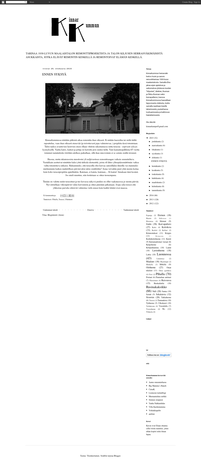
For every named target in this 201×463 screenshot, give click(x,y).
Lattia (148, 254)
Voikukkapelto (155, 410)
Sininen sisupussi (156, 399)
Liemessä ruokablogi (157, 392)
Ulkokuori (69, 199)
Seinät (148, 294)
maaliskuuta (157, 182)
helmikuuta (157, 186)
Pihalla (55, 199)
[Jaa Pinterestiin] (72, 195)
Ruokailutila (159, 283)
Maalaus (150, 261)
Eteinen (161, 215)
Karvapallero (164, 224)
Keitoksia (166, 227)
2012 (151, 203)
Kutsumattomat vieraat (158, 241)
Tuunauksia (162, 300)
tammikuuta (157, 190)
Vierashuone (151, 309)
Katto (154, 227)
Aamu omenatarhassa (157, 382)
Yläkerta (149, 312)
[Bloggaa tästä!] (64, 195)
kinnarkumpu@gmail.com (157, 126)
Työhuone (150, 303)
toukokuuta (157, 174)
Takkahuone (166, 297)
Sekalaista (161, 294)
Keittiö (154, 230)
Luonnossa (164, 254)
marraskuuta (157, 145)
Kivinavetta (159, 236)
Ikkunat (163, 221)
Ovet (150, 274)
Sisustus (150, 297)
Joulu (148, 224)
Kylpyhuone (151, 244)
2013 (151, 199)
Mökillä (163, 264)
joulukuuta (156, 141)
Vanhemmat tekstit (131, 209)
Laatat (168, 247)
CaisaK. (152, 389)
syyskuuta (156, 153)
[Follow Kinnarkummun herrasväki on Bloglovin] (159, 356)
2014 (151, 195)
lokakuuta (156, 149)
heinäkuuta (156, 166)
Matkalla (149, 264)
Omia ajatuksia (165, 270)
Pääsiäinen (153, 280)
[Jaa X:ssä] (67, 195)
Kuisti (168, 238)
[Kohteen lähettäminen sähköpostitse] (61, 195)
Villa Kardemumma (157, 406)
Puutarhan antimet (163, 277)
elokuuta (156, 157)
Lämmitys (160, 258)
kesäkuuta (156, 170)
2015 (151, 137)
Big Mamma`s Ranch (157, 385)
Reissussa (166, 280)
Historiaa (149, 221)
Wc (163, 309)
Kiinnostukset (151, 233)
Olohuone (151, 267)
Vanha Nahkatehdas (157, 403)
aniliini (152, 414)
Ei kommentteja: (50, 195)
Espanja (149, 215)
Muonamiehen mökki (157, 396)
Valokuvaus (150, 306)
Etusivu (90, 209)
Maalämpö (164, 261)
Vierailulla (163, 306)
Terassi (61, 199)
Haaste (148, 218)
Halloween (162, 218)
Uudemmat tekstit (50, 209)
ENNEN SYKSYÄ (54, 74)
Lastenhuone (158, 250)
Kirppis (168, 233)
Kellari (165, 230)
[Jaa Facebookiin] (70, 195)
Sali (154, 291)
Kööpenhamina (152, 247)
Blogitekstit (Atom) (56, 214)
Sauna (164, 291)
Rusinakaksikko (156, 287)
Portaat (149, 277)
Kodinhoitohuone (153, 238)
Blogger (117, 455)
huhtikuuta (156, 178)
